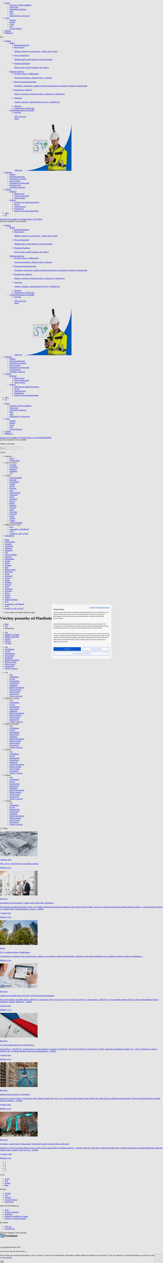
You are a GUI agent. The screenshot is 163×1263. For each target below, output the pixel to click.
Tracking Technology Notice (99, 607)
